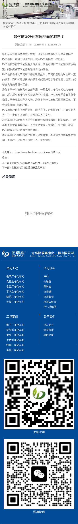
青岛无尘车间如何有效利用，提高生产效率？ (35, 162)
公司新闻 (42, 23)
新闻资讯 (29, 23)
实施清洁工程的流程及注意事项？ (29, 167)
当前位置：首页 (12, 23)
